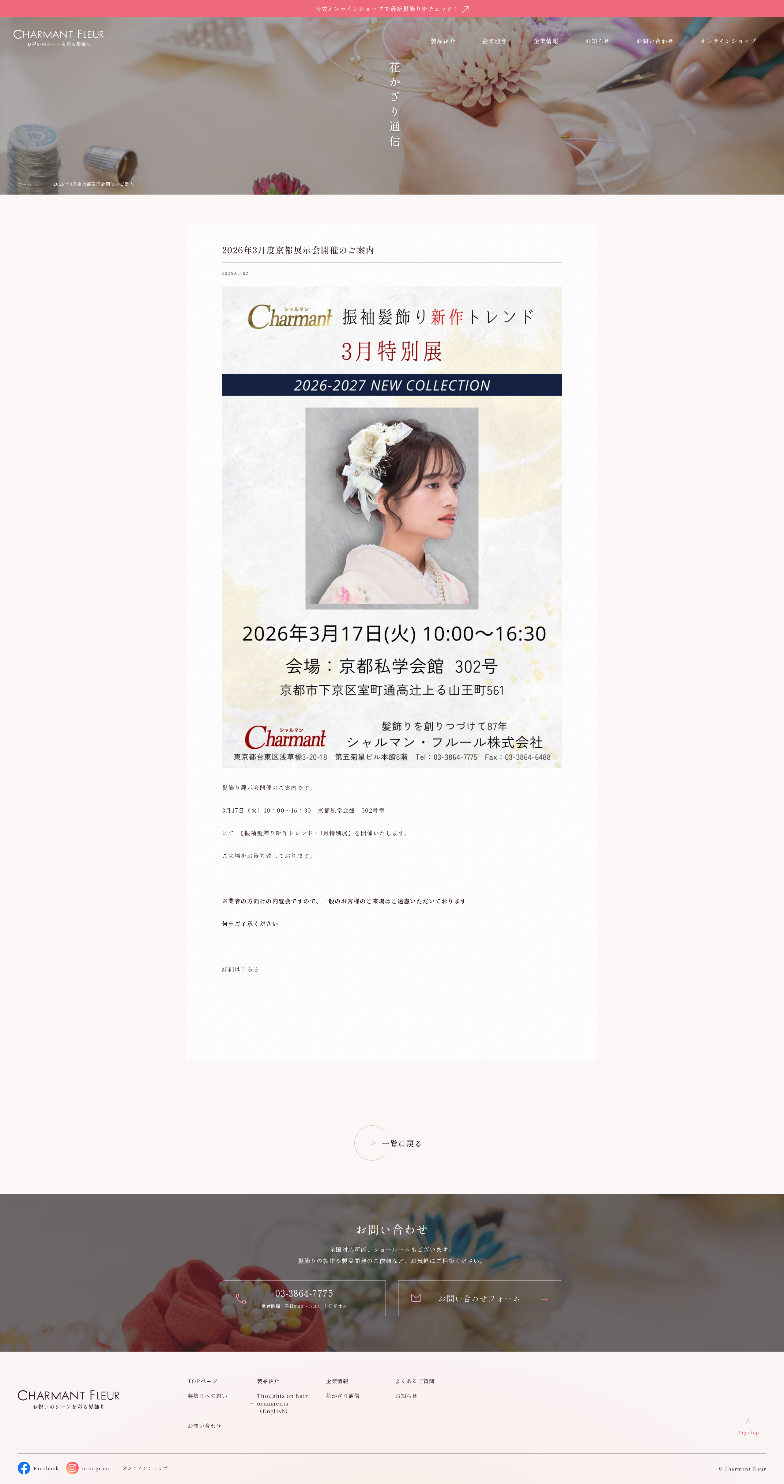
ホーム (25, 184)
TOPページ (203, 1381)
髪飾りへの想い (207, 1395)
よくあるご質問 (415, 1381)
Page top (748, 1432)
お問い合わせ (205, 1425)
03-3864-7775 (304, 1293)
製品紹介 (268, 1381)
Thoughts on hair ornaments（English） (282, 1403)
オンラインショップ (728, 41)
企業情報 (546, 41)
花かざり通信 (343, 1395)
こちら (250, 969)
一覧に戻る (402, 1143)
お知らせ (597, 41)
